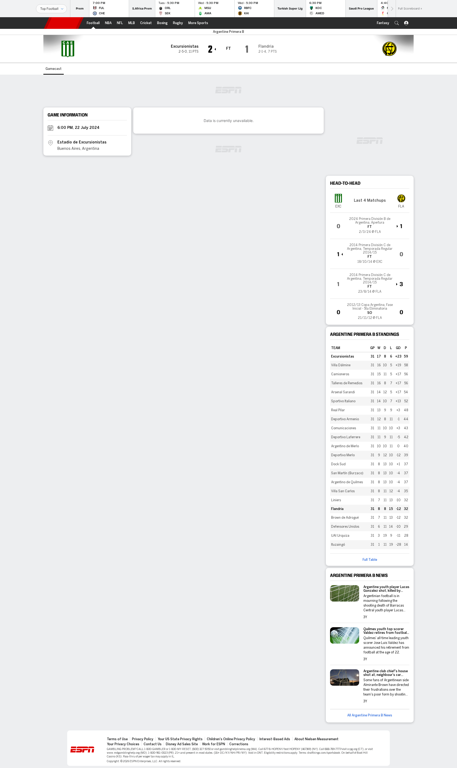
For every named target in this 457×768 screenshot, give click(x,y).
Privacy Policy (142, 739)
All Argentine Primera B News (369, 715)
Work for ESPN (213, 744)
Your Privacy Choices (123, 744)
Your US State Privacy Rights (180, 739)
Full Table (370, 560)
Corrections (238, 744)
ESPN (64, 23)
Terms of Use (117, 739)
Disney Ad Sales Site (182, 744)
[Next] (392, 8)
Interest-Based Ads (274, 739)
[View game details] (369, 226)
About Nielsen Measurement (316, 739)
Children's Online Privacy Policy (231, 739)
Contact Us (153, 744)
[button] (397, 23)
